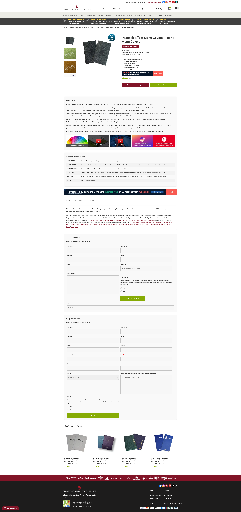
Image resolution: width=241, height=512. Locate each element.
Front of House (120, 15)
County (69, 364)
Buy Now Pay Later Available (145, 19)
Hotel (82, 15)
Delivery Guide (168, 495)
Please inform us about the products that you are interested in (138, 373)
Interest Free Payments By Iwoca (173, 503)
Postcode (123, 364)
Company (69, 255)
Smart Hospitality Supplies (133, 54)
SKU (68, 303)
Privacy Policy (168, 498)
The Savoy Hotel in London (140, 222)
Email (69, 264)
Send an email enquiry (135, 85)
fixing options (88, 125)
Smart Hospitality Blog (153, 2)
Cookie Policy (154, 501)
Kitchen (129, 15)
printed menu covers (139, 220)
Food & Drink (90, 15)
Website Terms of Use (169, 501)
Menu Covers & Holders (69, 15)
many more (74, 227)
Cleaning (150, 15)
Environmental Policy (156, 498)
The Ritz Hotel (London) (100, 224)
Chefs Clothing (140, 15)
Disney (72, 224)
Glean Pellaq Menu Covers (160, 458)
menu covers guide (144, 125)
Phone (122, 255)
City (122, 354)
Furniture (159, 15)
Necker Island (158, 224)
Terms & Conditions (155, 495)
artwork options (77, 125)
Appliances (168, 15)
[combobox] (123, 9)
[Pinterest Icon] (173, 2)
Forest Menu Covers (129, 458)
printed (112, 122)
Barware (100, 15)
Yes (124, 288)
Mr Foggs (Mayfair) (155, 222)
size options (110, 125)
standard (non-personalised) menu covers (120, 220)
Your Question (71, 273)
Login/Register (160, 9)
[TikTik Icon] (176, 2)
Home (66, 27)
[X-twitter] (176, 485)
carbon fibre (91, 122)
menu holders (151, 220)
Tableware (109, 15)
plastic (118, 122)
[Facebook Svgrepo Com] (163, 2)
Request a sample (164, 85)
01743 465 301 (140, 2)
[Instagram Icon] (166, 2)
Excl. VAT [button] (177, 10)
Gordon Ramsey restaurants (83, 224)
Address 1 (123, 345)
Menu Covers (95, 27)
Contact (166, 490)
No (124, 291)
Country (69, 373)
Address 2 (70, 354)
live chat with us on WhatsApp (123, 116)
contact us (86, 116)
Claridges (121, 224)
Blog (151, 493)
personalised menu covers (99, 220)
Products (123, 264)
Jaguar (127, 224)
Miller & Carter (112, 224)
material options (98, 125)
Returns (152, 503)
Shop (71, 27)
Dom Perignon (149, 224)
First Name (70, 246)
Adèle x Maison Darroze (136, 224)
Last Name (123, 246)
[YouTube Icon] (170, 2)
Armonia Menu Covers (101, 458)
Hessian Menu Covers (71, 458)
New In (176, 15)
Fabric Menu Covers (107, 27)
